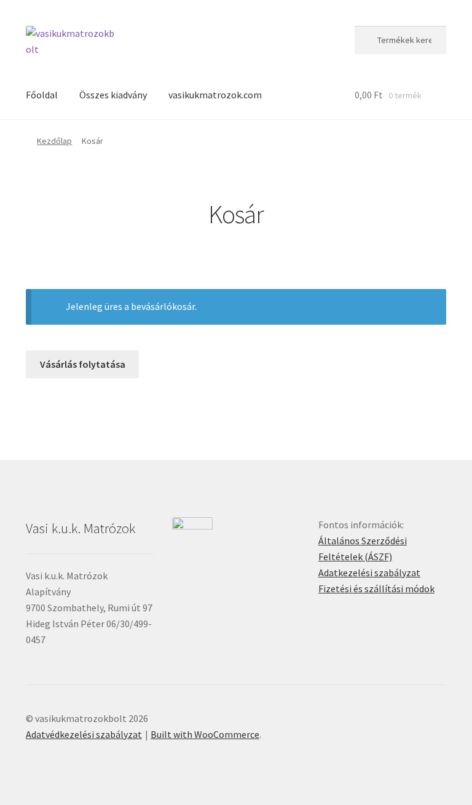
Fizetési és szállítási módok (376, 588)
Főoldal (42, 95)
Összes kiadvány (113, 95)
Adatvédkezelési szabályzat (84, 734)
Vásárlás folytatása (82, 364)
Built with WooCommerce (205, 734)
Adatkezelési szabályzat (369, 572)
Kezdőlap (54, 140)
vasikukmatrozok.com (215, 95)
